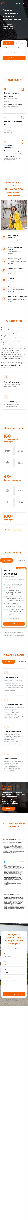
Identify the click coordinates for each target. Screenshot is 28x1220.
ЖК (9, 43)
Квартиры (21, 43)
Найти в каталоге (15, 58)
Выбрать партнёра (14, 530)
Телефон (5, 961)
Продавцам (7, 560)
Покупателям (20, 560)
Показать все (13, 618)
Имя (4, 953)
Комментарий (6, 977)
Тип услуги (6, 969)
